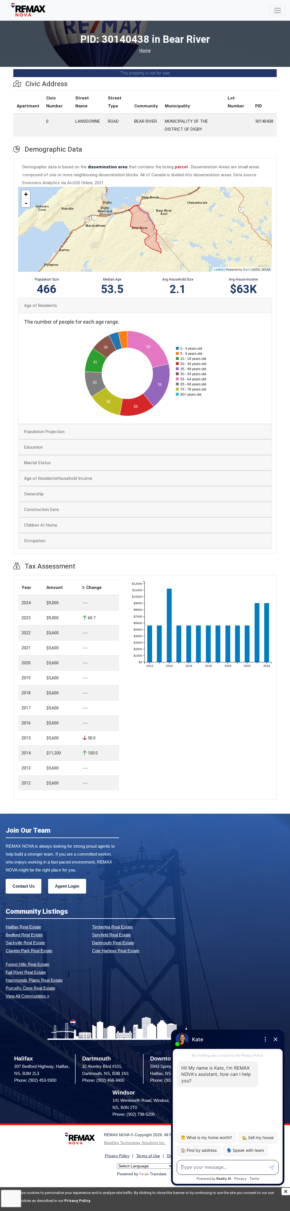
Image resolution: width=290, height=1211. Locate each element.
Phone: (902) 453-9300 (35, 1080)
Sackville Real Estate (25, 942)
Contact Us (23, 886)
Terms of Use (148, 1156)
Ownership (34, 494)
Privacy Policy (77, 1201)
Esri (246, 269)
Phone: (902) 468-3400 (103, 1080)
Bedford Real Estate (24, 934)
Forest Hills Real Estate (27, 964)
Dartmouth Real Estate (113, 942)
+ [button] (26, 194)
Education (33, 447)
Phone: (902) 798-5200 (133, 1114)
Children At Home (40, 525)
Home (145, 50)
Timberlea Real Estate (112, 926)
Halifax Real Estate (23, 926)
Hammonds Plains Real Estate (34, 980)
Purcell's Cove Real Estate (30, 988)
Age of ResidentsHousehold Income (58, 478)
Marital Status (37, 462)
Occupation (35, 540)
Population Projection (44, 431)
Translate (158, 1174)
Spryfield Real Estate (111, 934)
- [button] (26, 203)
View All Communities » (27, 996)
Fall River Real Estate (26, 972)
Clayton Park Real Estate (29, 950)
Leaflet (218, 269)
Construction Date (41, 509)
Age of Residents (40, 305)
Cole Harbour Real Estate (115, 950)
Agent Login (67, 886)
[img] (286, 1191)
